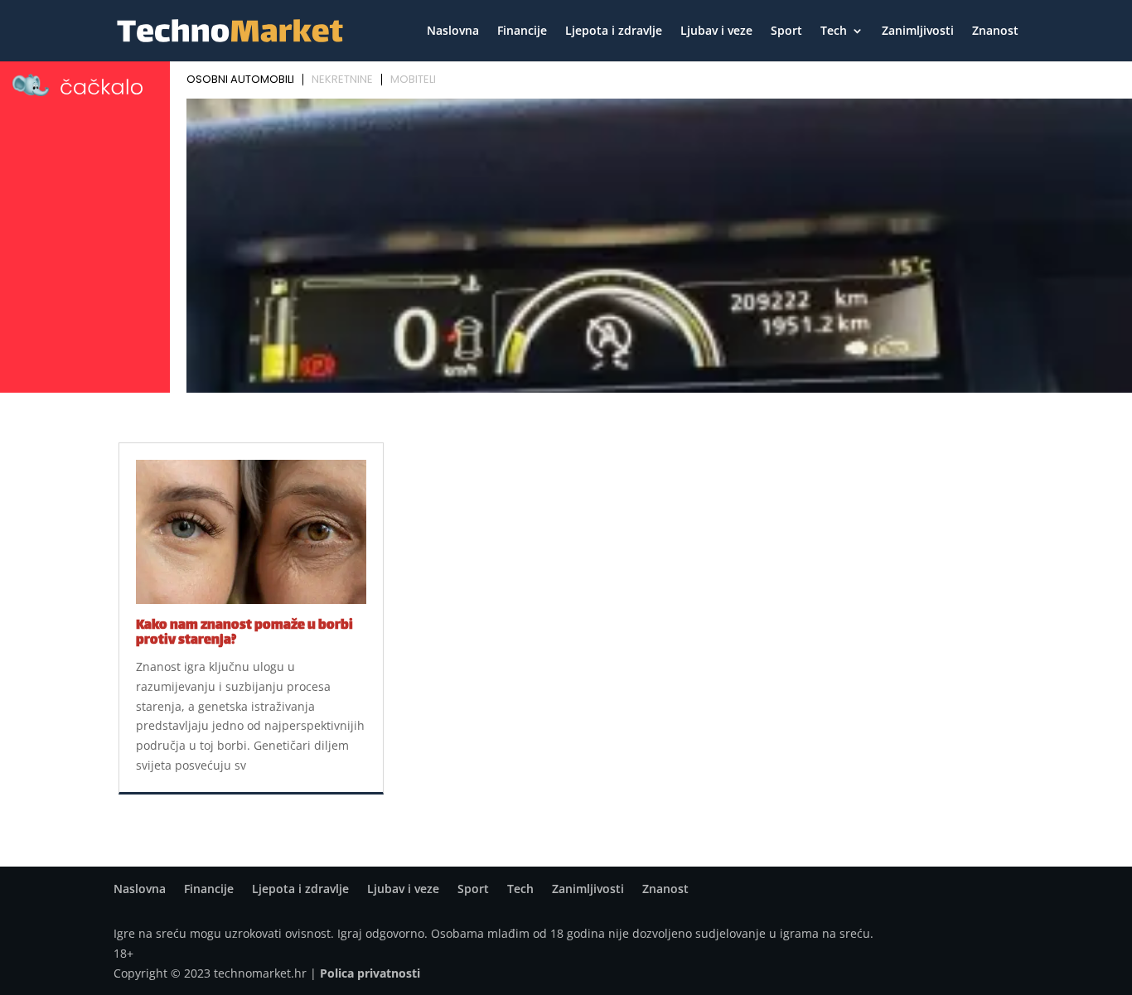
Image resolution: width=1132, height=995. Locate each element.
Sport (786, 31)
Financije (522, 31)
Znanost (995, 31)
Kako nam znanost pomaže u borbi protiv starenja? (244, 633)
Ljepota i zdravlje (613, 31)
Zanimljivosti (918, 31)
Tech (833, 31)
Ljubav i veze (716, 31)
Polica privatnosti (370, 973)
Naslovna (453, 31)
